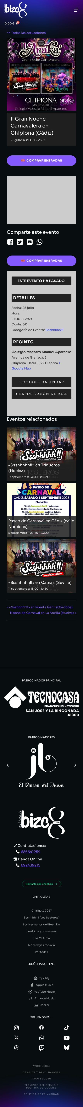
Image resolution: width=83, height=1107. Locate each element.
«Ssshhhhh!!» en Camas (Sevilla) (40, 582)
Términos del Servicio (42, 1085)
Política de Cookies (41, 1088)
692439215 (30, 865)
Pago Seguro (41, 1079)
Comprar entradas (44, 160)
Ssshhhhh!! (54, 330)
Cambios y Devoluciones (41, 1072)
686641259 (30, 852)
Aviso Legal (42, 1066)
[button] (76, 10)
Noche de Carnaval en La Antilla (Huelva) (43, 613)
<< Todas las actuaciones (26, 33)
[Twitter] (20, 241)
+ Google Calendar (41, 382)
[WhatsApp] (39, 241)
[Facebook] (11, 241)
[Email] (30, 241)
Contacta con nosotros (39, 883)
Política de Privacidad (41, 1094)
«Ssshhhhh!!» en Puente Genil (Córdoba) (40, 607)
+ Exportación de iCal (42, 394)
